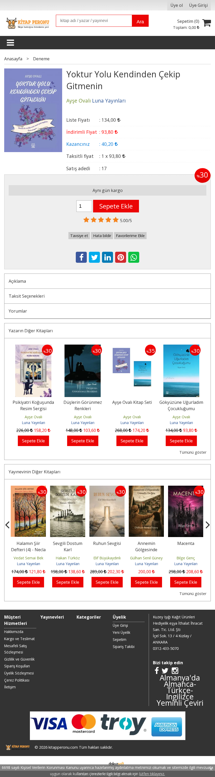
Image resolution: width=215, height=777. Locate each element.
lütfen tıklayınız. (152, 773)
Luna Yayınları (33, 422)
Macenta (185, 543)
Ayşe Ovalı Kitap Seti (132, 402)
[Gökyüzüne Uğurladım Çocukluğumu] (181, 348)
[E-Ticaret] (116, 763)
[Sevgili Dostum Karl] (67, 489)
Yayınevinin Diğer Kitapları (34, 472)
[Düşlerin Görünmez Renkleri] (82, 348)
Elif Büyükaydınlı (107, 557)
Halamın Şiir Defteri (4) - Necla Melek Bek (28, 549)
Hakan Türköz (68, 557)
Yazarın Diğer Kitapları (31, 331)
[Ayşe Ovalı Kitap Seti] (131, 348)
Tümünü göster (192, 452)
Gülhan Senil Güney (146, 557)
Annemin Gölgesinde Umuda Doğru (146, 549)
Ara (140, 21)
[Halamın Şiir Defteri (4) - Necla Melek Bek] (28, 489)
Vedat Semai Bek (28, 557)
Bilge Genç (185, 557)
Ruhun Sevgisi (107, 543)
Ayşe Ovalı (33, 416)
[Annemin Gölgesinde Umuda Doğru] (146, 489)
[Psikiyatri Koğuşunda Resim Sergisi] (33, 348)
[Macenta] (185, 489)
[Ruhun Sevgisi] (107, 489)
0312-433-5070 (166, 648)
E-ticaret (99, 763)
